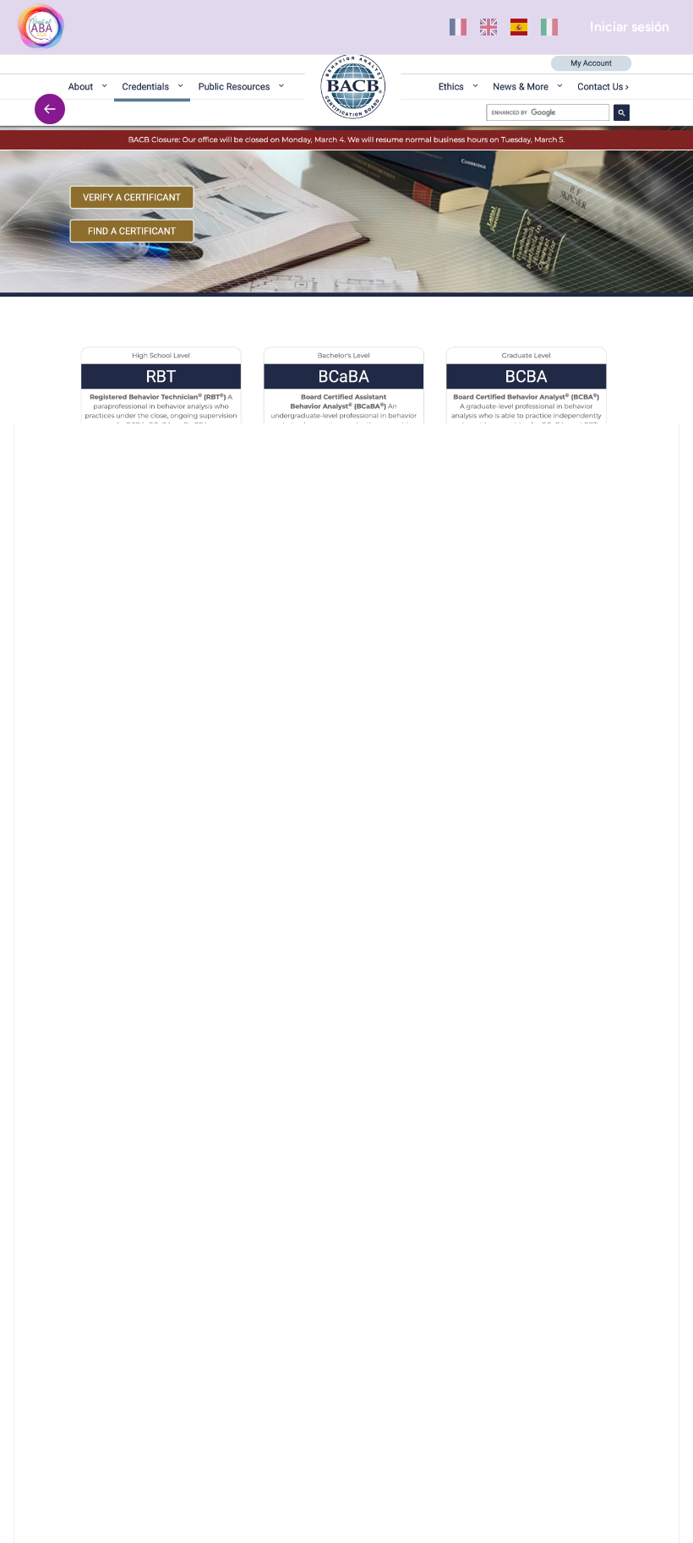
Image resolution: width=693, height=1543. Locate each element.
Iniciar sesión (629, 27)
